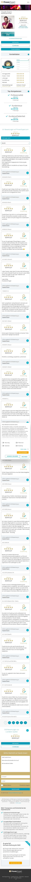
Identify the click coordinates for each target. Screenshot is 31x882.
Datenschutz (21, 876)
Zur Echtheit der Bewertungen (15, 38)
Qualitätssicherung (14, 876)
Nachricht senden (15, 789)
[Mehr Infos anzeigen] (8, 64)
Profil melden (18, 803)
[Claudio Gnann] (7, 22)
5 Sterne (18, 59)
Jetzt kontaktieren (16, 49)
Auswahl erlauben (12, 456)
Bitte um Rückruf (7, 785)
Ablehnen (24, 456)
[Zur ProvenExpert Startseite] (8, 2)
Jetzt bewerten (15, 42)
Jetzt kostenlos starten (15, 863)
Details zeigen (24, 449)
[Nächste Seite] (25, 722)
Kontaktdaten (14, 54)
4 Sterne (18, 62)
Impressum (27, 876)
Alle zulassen (23, 452)
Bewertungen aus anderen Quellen (23, 27)
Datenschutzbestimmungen (15, 792)
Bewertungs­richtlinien (6, 876)
